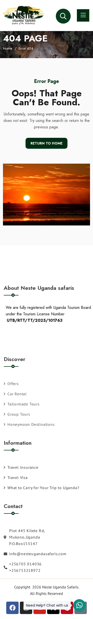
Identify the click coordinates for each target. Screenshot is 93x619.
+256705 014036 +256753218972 (25, 567)
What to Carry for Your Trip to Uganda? (43, 487)
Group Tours (18, 414)
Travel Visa (17, 477)
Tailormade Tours (23, 403)
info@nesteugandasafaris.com (37, 553)
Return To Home (46, 143)
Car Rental (17, 393)
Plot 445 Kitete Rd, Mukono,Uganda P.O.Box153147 (27, 537)
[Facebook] (12, 608)
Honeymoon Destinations (31, 424)
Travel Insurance (22, 467)
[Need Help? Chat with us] (79, 605)
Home (7, 48)
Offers (13, 383)
